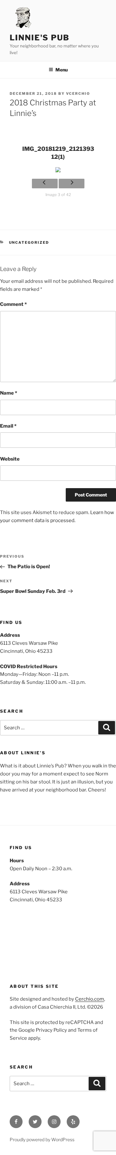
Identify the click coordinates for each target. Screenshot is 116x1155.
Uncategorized (29, 242)
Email (8, 426)
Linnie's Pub (40, 37)
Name (8, 393)
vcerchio (78, 93)
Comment (13, 304)
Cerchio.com (89, 999)
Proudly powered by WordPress (42, 1139)
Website (10, 459)
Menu (61, 69)
